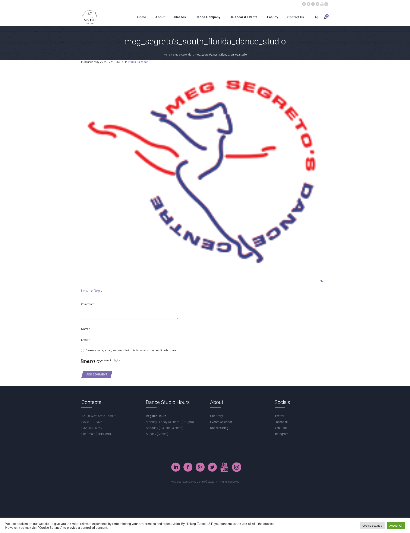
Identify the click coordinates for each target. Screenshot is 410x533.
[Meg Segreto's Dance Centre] (326, 3)
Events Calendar (221, 422)
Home (167, 54)
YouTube (281, 428)
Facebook (281, 422)
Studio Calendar (183, 54)
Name (85, 328)
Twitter (279, 416)
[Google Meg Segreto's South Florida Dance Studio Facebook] (313, 3)
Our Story (216, 416)
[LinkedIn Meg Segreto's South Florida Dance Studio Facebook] (304, 3)
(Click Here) (103, 434)
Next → (324, 281)
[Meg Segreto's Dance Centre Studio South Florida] (317, 3)
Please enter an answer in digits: (101, 360)
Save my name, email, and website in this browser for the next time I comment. (132, 350)
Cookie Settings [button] (372, 525)
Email (85, 339)
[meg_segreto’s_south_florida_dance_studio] (205, 174)
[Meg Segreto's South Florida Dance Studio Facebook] (308, 3)
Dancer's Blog (219, 428)
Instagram (281, 434)
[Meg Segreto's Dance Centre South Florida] (322, 3)
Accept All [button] (395, 525)
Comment (87, 304)
